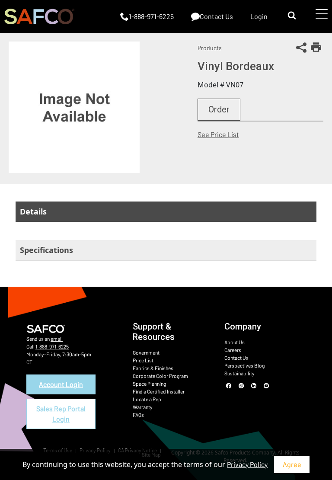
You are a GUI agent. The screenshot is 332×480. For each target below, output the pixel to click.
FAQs (138, 415)
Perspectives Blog (244, 365)
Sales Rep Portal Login (61, 413)
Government (146, 352)
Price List (143, 360)
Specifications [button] (46, 250)
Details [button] (33, 211)
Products (210, 47)
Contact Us (236, 358)
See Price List (218, 134)
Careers (232, 350)
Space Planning (149, 384)
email (57, 339)
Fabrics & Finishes (153, 368)
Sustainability (239, 373)
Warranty (143, 407)
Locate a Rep (147, 399)
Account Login (61, 384)
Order (219, 109)
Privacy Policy (247, 464)
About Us (234, 342)
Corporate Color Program (160, 376)
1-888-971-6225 (52, 346)
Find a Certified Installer (159, 391)
